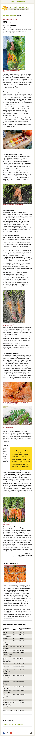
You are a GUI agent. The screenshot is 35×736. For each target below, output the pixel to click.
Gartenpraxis (6, 15)
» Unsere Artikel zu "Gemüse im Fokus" (13, 724)
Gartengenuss (13, 15)
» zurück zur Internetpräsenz (17, 1)
